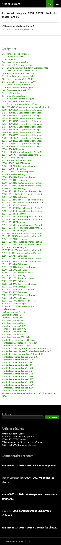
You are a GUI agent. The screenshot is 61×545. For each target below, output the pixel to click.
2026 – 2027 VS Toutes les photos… (19, 306)
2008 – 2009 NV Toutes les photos (18, 177)
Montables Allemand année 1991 (17, 362)
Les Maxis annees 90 (11, 314)
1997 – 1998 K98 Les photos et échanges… (22, 129)
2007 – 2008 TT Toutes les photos (18, 171)
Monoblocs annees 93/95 (14, 328)
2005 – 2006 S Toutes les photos (17, 160)
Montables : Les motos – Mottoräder (19, 342)
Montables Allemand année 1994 (17, 370)
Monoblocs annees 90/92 (14, 326)
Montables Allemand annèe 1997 (17, 379)
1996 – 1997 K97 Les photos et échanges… (22, 126)
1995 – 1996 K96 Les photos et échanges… (22, 124)
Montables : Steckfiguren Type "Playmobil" (22, 354)
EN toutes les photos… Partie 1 (18, 25)
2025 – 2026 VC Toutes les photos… (19, 300)
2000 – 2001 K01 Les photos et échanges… (22, 138)
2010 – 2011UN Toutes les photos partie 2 (22, 194)
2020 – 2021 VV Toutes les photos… (19, 272)
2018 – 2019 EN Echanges (14, 255)
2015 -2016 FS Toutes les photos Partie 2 (21, 236)
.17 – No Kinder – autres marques (18, 98)
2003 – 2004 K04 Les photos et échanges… (22, 146)
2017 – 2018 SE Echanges (14, 247)
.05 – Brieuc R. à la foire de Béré (17, 65)
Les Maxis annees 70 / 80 (13, 312)
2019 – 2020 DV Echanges (14, 264)
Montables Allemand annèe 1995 (17, 373)
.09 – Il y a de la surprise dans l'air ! (18, 76)
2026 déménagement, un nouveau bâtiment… (23, 442)
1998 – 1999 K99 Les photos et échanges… (22, 132)
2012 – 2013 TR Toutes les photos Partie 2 (22, 211)
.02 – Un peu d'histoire (12, 56)
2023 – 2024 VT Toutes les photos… (19, 289)
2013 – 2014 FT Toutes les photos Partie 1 (22, 216)
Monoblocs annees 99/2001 (15, 334)
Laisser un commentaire (23, 29)
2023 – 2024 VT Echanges (14, 286)
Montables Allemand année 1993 (17, 368)
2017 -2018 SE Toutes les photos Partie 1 (21, 250)
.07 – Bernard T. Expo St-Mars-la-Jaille (20, 70)
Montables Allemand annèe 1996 (17, 376)
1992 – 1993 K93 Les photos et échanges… (22, 115)
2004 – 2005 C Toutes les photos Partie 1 (21, 152)
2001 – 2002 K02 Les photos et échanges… (22, 140)
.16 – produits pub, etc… (13, 95)
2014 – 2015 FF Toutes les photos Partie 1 (22, 225)
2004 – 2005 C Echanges (13, 149)
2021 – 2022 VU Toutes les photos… (19, 278)
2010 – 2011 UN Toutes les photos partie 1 (22, 191)
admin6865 (8, 465)
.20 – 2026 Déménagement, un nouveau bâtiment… (26, 107)
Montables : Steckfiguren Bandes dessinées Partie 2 (26, 351)
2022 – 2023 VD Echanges (14, 281)
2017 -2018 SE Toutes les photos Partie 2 (21, 253)
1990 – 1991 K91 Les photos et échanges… (22, 110)
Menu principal (57, 3)
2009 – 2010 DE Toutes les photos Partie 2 (22, 185)
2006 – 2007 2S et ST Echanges (16, 163)
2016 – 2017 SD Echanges (14, 239)
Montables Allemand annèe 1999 (17, 384)
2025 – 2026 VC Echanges (14, 298)
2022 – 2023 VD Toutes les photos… (19, 283)
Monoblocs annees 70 (12, 320)
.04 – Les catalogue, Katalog (15, 62)
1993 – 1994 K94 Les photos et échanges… (22, 118)
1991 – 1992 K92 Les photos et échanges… (22, 112)
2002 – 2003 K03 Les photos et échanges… (22, 143)
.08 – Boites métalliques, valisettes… (19, 73)
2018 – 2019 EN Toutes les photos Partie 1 (22, 258)
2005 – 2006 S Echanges (13, 157)
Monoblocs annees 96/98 (14, 331)
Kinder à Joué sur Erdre (13, 433)
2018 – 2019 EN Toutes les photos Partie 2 (22, 261)
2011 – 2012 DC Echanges (14, 196)
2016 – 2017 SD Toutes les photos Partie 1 (22, 241)
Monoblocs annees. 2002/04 (15, 337)
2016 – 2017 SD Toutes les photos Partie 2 (22, 244)
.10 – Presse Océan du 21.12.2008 (18, 79)
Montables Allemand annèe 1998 (17, 382)
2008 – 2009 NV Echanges (14, 174)
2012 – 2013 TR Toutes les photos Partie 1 (22, 208)
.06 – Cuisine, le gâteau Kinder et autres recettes (25, 67)
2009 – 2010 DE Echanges (14, 180)
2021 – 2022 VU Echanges (14, 275)
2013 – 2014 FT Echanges (14, 213)
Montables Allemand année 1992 (17, 365)
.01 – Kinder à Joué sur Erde (15, 53)
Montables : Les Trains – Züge (16, 345)
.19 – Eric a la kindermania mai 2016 (19, 104)
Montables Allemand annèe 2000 (17, 387)
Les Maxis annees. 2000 (13, 317)
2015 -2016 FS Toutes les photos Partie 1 (21, 233)
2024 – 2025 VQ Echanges (14, 292)
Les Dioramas (8, 309)
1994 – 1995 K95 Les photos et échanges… (22, 121)
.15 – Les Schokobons (12, 93)
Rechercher (7, 414)
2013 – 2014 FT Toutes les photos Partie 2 (22, 219)
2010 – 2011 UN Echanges (14, 188)
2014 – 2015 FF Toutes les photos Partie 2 (22, 227)
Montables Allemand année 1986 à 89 (20, 356)
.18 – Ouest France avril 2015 (16, 101)
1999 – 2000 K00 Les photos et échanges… (22, 135)
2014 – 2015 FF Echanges (14, 222)
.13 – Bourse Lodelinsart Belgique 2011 (20, 87)
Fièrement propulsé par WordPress (16, 541)
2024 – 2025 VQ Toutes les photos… (19, 295)
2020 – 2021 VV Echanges (14, 269)
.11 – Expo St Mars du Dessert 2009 (19, 81)
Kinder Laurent (11, 3)
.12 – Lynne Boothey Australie (16, 84)
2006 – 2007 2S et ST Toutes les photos (20, 166)
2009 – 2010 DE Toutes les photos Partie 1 (22, 182)
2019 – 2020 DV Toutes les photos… (19, 267)
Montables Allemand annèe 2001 (17, 390)
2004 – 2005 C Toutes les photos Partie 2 (21, 154)
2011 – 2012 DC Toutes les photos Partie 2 (22, 202)
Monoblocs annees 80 (12, 323)
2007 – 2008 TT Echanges (14, 168)
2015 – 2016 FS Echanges (14, 230)
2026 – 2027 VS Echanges (14, 303)
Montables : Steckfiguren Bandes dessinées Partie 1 (26, 348)
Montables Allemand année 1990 (17, 359)
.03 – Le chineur (9, 59)
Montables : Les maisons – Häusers (18, 340)
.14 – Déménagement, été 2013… (17, 90)
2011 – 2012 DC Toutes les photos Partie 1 (22, 199)
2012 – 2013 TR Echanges (14, 205)
